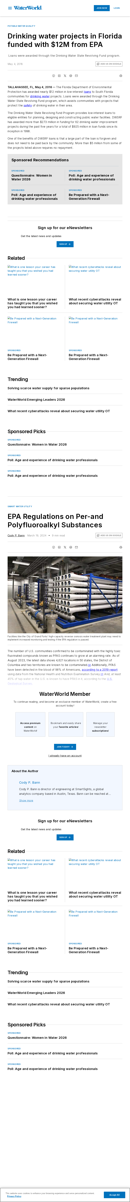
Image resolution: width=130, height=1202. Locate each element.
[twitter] (65, 75)
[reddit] (70, 75)
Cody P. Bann (16, 535)
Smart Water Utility (20, 506)
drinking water (40, 96)
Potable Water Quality (21, 26)
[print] (120, 75)
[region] (65, 1195)
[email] (76, 75)
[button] (10, 8)
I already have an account (65, 755)
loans (87, 91)
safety (28, 105)
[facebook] (53, 75)
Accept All (114, 1195)
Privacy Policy (14, 1196)
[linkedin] (59, 75)
